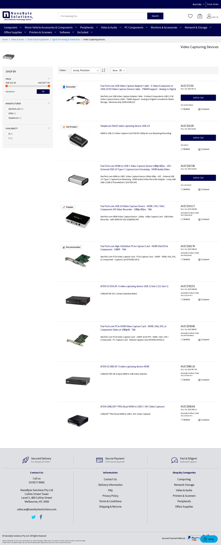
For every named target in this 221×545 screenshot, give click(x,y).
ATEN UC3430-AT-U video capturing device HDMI (124, 366)
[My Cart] (200, 16)
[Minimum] (6, 86)
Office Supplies (184, 506)
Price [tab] (8, 79)
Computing (184, 479)
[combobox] (102, 16)
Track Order (213, 4)
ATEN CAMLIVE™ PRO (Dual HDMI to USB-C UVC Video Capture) (132, 406)
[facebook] (40, 518)
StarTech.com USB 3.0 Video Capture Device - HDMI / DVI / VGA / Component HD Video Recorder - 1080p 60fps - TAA (132, 208)
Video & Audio (18, 39)
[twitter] (33, 518)
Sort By (76, 70)
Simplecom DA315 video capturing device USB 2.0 (125, 125)
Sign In (215, 14)
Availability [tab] (12, 128)
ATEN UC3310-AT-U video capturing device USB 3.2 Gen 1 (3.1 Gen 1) (134, 286)
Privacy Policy (110, 496)
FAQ (110, 490)
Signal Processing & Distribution (66, 39)
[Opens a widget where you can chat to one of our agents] (209, 539)
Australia (197, 4)
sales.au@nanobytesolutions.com (36, 509)
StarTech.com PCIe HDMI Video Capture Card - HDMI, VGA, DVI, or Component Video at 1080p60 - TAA (133, 328)
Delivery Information (110, 485)
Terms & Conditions (110, 501)
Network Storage (184, 485)
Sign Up (215, 17)
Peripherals (184, 501)
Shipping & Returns (110, 506)
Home (5, 39)
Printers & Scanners (184, 496)
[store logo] (17, 16)
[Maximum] (49, 86)
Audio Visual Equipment (38, 39)
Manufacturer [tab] (13, 103)
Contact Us (110, 479)
